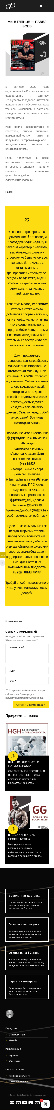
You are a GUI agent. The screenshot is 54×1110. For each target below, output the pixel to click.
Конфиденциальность (19, 1075)
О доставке (14, 1061)
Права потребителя (18, 1081)
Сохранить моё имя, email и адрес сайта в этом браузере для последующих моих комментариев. (25, 694)
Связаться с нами (17, 1034)
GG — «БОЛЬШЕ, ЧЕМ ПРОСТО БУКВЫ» (22, 837)
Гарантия (13, 1055)
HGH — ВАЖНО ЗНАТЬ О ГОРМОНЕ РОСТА (23, 763)
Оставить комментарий (30, 704)
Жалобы (13, 1040)
